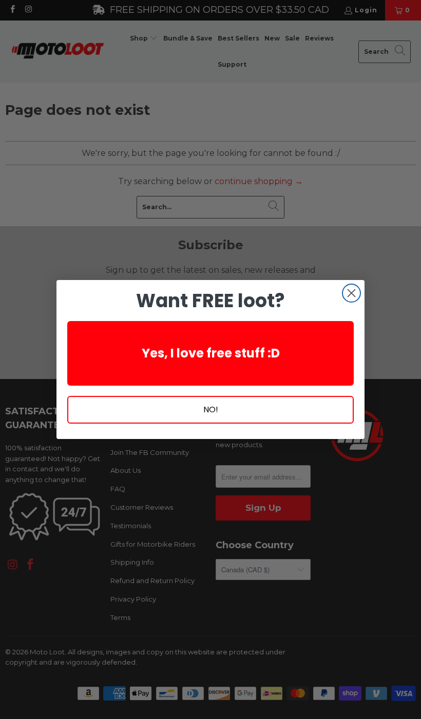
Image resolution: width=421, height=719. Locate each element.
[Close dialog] (351, 293)
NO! (210, 409)
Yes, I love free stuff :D (211, 353)
